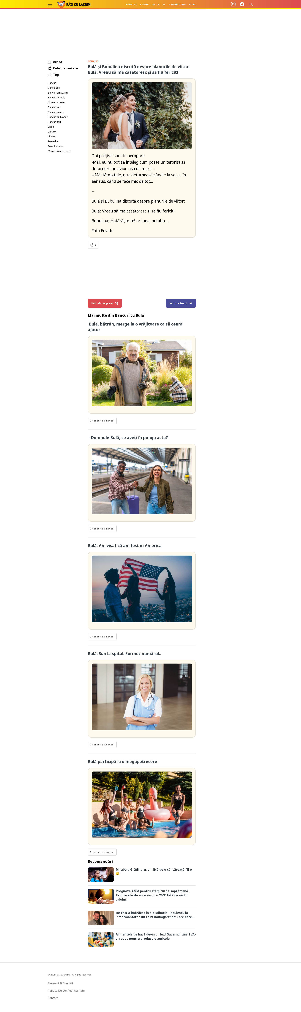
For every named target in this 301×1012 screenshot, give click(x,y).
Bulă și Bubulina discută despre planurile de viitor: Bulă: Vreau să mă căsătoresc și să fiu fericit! (139, 69)
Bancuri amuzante (58, 92)
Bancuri (131, 4)
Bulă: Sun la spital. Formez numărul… (125, 653)
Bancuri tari (54, 121)
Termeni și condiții (60, 983)
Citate (144, 4)
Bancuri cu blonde (58, 117)
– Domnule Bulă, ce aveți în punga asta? (128, 437)
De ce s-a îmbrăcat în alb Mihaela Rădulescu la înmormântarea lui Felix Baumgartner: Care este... (155, 915)
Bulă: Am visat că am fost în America (125, 545)
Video (192, 4)
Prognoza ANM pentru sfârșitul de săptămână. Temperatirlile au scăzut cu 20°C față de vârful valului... (152, 895)
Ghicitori (158, 4)
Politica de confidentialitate (66, 991)
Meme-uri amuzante (59, 151)
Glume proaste (56, 102)
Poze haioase (177, 4)
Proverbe (53, 141)
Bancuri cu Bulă (56, 97)
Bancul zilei (54, 87)
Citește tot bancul (102, 420)
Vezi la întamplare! (102, 303)
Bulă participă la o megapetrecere (122, 761)
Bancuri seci (54, 107)
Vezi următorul (178, 303)
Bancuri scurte (56, 112)
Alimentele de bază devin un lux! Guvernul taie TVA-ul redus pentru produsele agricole (156, 936)
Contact (53, 998)
